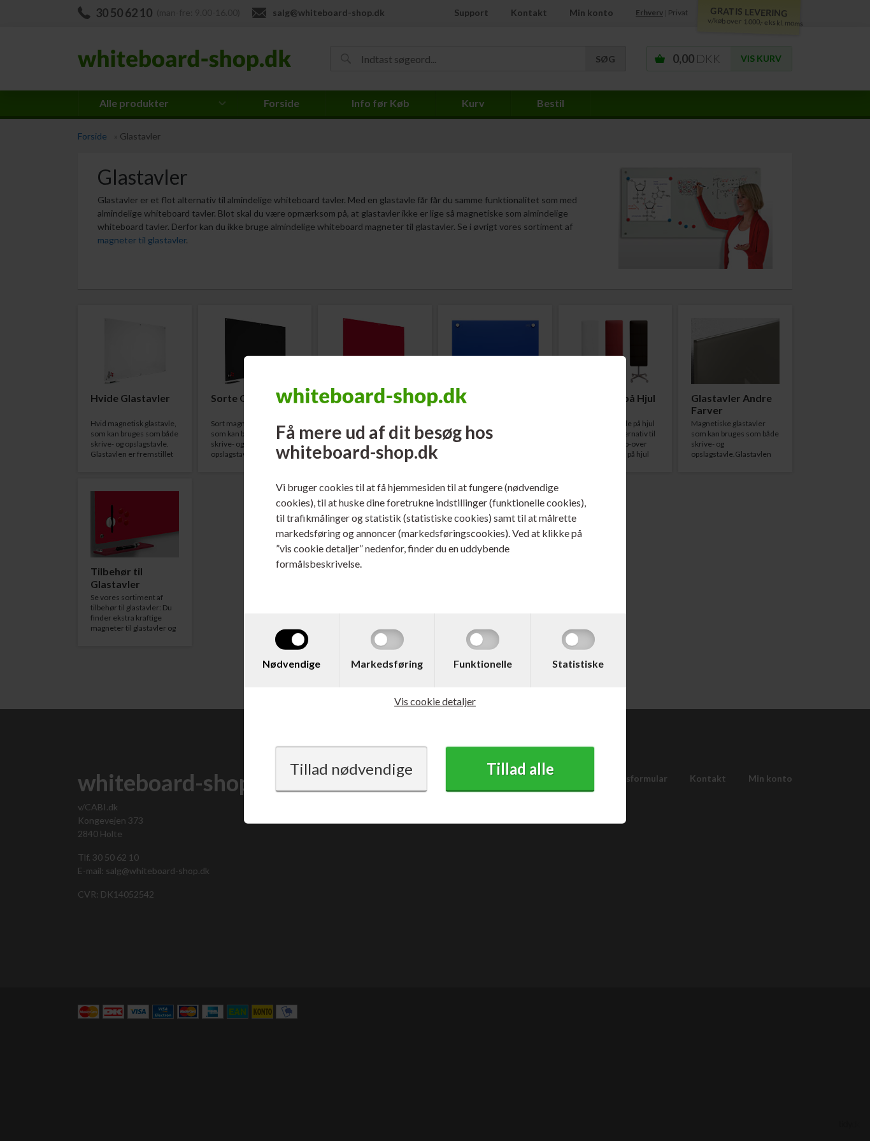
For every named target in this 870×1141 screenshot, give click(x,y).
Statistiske (578, 663)
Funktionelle (482, 663)
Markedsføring (387, 663)
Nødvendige (291, 663)
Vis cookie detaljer (435, 701)
